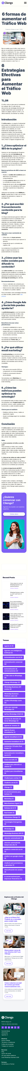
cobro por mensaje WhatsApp (11, 708)
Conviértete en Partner (7, 1064)
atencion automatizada (13, 838)
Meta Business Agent (12, 803)
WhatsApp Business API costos (12, 688)
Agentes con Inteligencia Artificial (13, 652)
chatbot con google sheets (13, 857)
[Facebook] (2, 1027)
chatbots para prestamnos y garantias (13, 864)
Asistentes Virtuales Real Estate (13, 747)
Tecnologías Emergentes (13, 823)
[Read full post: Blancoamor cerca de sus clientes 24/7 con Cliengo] (14, 942)
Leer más (8, 930)
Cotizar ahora (14, 514)
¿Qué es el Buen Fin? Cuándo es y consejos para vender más (13, 919)
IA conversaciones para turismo (12, 793)
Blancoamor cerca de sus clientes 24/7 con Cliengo (13, 952)
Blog (2, 1051)
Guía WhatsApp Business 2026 (10, 1057)
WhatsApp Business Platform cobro (11, 695)
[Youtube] (12, 1027)
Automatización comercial (13, 663)
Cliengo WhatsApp (12, 682)
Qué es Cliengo (5, 1040)
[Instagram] (6, 1027)
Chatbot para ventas (12, 778)
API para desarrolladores (8, 1055)
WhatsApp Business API (13, 833)
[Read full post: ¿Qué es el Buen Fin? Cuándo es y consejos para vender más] (14, 909)
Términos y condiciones (8, 1042)
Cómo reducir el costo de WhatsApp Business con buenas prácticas (16, 585)
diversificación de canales (13, 871)
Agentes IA (4, 1035)
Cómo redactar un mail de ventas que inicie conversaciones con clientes (13, 984)
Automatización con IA (13, 657)
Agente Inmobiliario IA (13, 737)
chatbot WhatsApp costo (13, 702)
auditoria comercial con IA (13, 850)
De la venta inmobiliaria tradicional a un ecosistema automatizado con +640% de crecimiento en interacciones (17, 604)
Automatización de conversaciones (11, 670)
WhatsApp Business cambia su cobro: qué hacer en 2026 (17, 594)
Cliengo (8, 787)
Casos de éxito (10, 760)
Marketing (9, 799)
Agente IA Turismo (11, 725)
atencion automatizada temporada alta (12, 844)
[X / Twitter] (15, 1027)
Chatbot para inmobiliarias (13, 772)
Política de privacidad (7, 1044)
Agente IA (9, 646)
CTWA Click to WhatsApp (13, 677)
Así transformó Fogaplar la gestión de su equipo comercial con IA (16, 626)
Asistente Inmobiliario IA (13, 741)
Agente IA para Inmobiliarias (9, 731)
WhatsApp (9, 829)
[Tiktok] (18, 1027)
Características (5, 1031)
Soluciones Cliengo (12, 817)
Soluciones (4, 1033)
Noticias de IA (10, 808)
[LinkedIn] (9, 1027)
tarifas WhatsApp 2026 (13, 714)
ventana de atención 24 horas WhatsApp (12, 720)
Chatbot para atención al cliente (13, 765)
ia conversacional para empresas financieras (13, 878)
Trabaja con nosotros (7, 1046)
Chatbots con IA (11, 782)
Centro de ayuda (6, 1053)
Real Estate (9, 813)
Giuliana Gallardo (14, 588)
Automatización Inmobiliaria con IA (14, 754)
